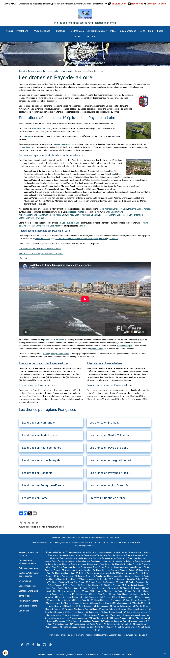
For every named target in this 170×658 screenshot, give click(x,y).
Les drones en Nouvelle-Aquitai (41, 460)
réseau (46, 354)
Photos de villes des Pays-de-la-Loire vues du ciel (41, 253)
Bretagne (73, 555)
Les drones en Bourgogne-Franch (43, 485)
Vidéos (77, 36)
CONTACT (89, 36)
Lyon (97, 612)
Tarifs (142, 30)
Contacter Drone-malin (28, 591)
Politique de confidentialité (99, 654)
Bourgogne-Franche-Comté (74, 567)
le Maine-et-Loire (79, 238)
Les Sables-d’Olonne (35, 218)
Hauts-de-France (69, 564)
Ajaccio (141, 585)
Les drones (24, 611)
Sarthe (140, 209)
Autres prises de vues (28, 568)
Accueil (9, 30)
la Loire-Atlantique (63, 238)
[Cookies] (5, 653)
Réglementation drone (28, 601)
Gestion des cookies (123, 654)
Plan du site (54, 635)
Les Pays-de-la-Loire (71, 223)
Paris (110, 555)
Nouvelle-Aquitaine (84, 558)
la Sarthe (103, 238)
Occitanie (97, 558)
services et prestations (64, 144)
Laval (64, 215)
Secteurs (61, 30)
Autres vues (77, 30)
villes (60, 166)
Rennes (77, 591)
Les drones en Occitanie (37, 472)
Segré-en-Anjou (54, 215)
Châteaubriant (111, 212)
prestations (28, 136)
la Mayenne (93, 238)
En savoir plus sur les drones (108, 498)
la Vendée (114, 238)
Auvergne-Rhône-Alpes (88, 564)
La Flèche (103, 215)
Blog (150, 30)
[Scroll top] (165, 653)
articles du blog (68, 635)
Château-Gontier (74, 215)
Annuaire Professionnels (97, 635)
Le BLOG (143, 635)
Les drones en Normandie (38, 422)
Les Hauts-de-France (122, 555)
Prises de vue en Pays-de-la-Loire (104, 363)
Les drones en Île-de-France (39, 435)
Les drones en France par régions (57, 71)
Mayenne (132, 209)
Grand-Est (56, 561)
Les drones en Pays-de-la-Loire (109, 447)
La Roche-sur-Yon (124, 215)
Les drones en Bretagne (104, 422)
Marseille (117, 576)
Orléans (92, 597)
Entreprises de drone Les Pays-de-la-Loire (109, 385)
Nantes (82, 226)
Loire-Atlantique (106, 209)
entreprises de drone (60, 354)
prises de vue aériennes (53, 340)
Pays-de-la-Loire (42, 238)
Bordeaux (135, 588)
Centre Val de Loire (98, 555)
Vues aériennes (42, 30)
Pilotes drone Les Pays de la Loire (37, 385)
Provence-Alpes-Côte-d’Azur (114, 558)
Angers (30, 215)
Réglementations (127, 30)
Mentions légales (46, 654)
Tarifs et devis (25, 596)
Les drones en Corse (35, 498)
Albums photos (130, 635)
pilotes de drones (26, 147)
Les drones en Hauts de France (41, 447)
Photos (159, 30)
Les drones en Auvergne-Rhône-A (111, 460)
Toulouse (101, 588)
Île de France (83, 555)
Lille (72, 606)
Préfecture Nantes (76, 212)
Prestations (22, 30)
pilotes (85, 561)
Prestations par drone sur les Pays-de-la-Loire (43, 363)
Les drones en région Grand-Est (109, 485)
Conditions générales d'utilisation (70, 654)
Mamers (112, 215)
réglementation (96, 349)
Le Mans (94, 215)
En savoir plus (34, 71)
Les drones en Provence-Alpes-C (110, 472)
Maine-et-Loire (120, 209)
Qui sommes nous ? (97, 30)
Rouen (142, 615)
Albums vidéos (115, 635)
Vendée (146, 209)
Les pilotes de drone (28, 606)
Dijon (54, 582)
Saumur (43, 215)
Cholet (36, 215)
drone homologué (124, 346)
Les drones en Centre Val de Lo (109, 435)
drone (33, 95)
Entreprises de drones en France (80, 552)
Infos (113, 30)
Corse (64, 561)
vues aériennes (38, 128)
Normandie (63, 555)
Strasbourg (59, 612)
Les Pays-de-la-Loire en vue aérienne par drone (40, 248)
